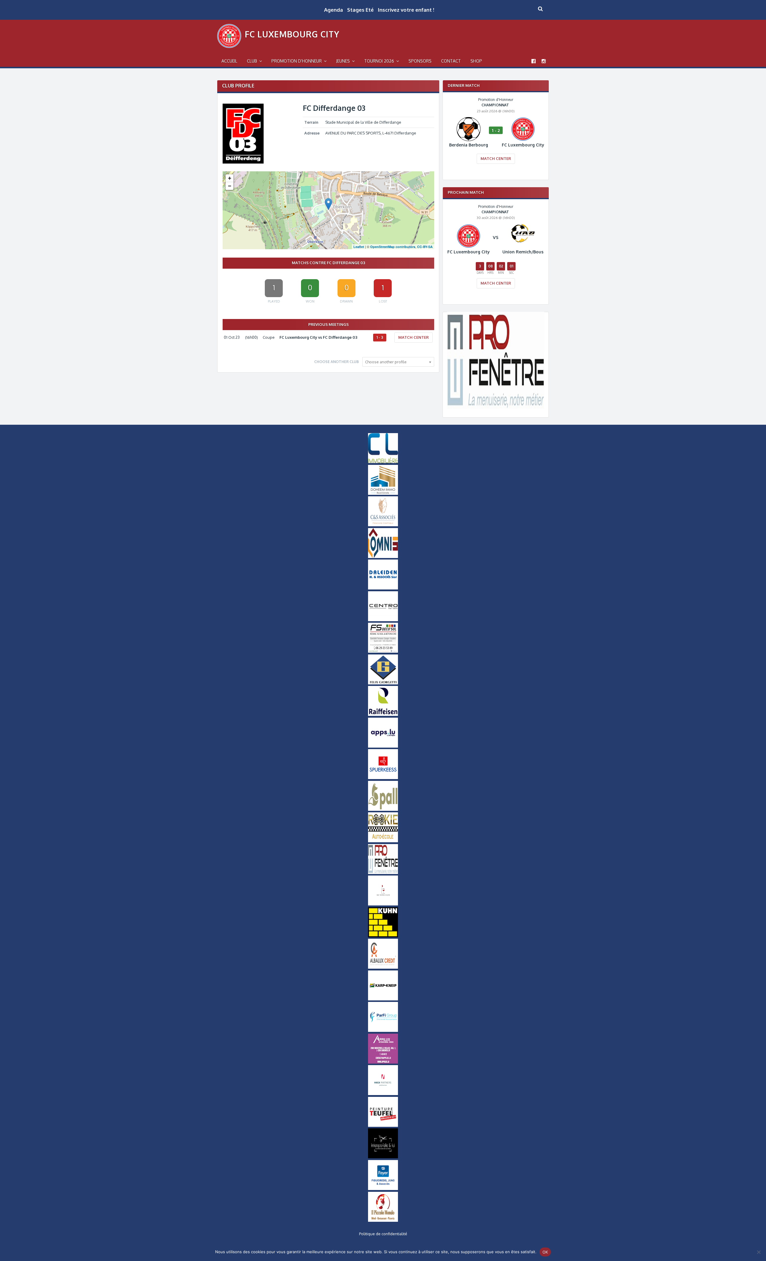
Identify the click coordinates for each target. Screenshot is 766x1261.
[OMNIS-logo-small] (383, 556)
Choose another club (336, 361)
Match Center (413, 337)
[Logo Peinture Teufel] (383, 1125)
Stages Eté (360, 10)
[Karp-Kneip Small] (383, 999)
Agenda (333, 10)
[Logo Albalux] (383, 967)
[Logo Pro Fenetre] (495, 407)
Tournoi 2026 (379, 60)
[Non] (759, 1252)
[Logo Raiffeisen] (383, 714)
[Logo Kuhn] (383, 935)
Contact (451, 60)
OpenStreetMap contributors (392, 246)
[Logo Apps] (383, 746)
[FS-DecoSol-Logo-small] (383, 651)
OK (545, 1252)
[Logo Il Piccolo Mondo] (383, 1220)
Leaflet (358, 246)
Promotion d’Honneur (296, 60)
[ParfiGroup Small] (383, 1030)
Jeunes (343, 60)
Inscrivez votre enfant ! (406, 10)
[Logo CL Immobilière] (383, 461)
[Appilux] (383, 1062)
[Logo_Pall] (383, 809)
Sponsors (419, 60)
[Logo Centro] (383, 619)
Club (252, 60)
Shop (476, 60)
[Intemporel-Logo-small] (383, 1156)
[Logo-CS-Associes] (383, 524)
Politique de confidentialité (383, 1233)
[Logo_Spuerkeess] (383, 777)
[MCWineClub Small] (383, 904)
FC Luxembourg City (292, 34)
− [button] (229, 186)
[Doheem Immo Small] (383, 493)
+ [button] (229, 178)
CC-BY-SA (425, 246)
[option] (495, 135)
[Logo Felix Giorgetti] (383, 683)
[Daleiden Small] (383, 588)
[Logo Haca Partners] (383, 1093)
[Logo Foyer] (383, 1188)
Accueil (229, 60)
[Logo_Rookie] (383, 840)
